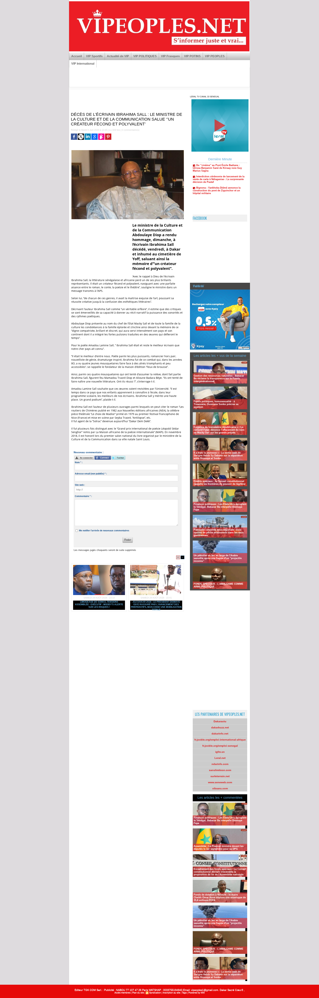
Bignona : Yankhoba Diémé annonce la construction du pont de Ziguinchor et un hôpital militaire (217, 172)
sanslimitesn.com (220, 770)
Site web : (80, 485)
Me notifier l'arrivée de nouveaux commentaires (104, 530)
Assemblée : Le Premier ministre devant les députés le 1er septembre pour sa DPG (218, 847)
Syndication (155, 992)
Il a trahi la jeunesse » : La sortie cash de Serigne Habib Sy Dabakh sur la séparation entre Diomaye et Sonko (218, 455)
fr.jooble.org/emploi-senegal (220, 745)
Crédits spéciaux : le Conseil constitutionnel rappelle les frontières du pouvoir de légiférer (220, 482)
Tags (184, 992)
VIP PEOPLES (215, 56)
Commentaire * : (83, 496)
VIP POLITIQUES (145, 56)
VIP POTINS (192, 56)
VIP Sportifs (94, 56)
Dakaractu (220, 721)
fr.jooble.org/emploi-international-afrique (220, 739)
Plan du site (138, 992)
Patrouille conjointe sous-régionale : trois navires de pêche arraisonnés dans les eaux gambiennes (219, 532)
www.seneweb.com (220, 782)
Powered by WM (196, 992)
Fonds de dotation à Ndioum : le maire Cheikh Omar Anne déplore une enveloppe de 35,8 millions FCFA (220, 897)
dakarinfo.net (220, 733)
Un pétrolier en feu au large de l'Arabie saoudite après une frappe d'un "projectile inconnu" (218, 558)
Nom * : (79, 462)
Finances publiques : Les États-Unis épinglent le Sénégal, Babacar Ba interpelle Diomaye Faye (220, 507)
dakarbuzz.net (220, 727)
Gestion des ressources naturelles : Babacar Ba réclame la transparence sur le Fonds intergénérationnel (219, 378)
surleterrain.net (220, 776)
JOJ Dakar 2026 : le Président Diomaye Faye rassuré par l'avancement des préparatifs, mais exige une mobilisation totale (156, 605)
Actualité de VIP (118, 56)
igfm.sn (220, 751)
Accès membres (122, 992)
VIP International (82, 63)
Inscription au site (171, 992)
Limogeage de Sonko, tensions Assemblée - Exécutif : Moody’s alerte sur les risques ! (99, 604)
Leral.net (220, 757)
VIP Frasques (170, 56)
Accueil (76, 56)
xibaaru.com (220, 788)
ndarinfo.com (220, 764)
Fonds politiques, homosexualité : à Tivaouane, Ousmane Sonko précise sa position (216, 404)
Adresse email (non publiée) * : (91, 473)
